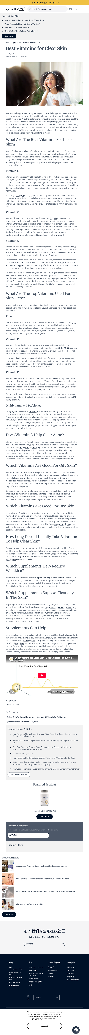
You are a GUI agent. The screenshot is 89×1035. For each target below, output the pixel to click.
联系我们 (70, 976)
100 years (51, 121)
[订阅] (46, 835)
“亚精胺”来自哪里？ (35, 981)
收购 (11, 963)
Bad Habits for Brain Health (17, 28)
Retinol (20, 262)
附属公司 (51, 976)
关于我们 (51, 967)
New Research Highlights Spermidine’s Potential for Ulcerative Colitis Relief (44, 758)
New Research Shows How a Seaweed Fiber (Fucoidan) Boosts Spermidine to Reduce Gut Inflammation (45, 735)
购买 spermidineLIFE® (15, 968)
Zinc (74, 322)
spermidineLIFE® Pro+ (15, 978)
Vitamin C (54, 218)
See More (9, 914)
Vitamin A (65, 275)
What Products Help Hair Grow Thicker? (22, 24)
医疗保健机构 (52, 970)
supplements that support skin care (60, 607)
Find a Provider (14, 982)
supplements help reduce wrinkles (49, 577)
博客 (14, 42)
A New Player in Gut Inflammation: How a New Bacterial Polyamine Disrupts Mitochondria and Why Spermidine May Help (44, 763)
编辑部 (50, 973)
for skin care (34, 411)
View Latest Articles (19, 775)
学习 (30, 963)
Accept (44, 1026)
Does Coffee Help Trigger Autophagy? (21, 31)
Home (8, 42)
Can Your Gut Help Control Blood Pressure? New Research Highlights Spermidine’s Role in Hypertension (42, 748)
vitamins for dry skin (62, 524)
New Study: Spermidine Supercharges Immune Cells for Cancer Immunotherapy (46, 769)
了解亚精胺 (33, 970)
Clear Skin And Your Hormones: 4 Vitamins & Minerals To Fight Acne (37, 717)
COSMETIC (16, 704)
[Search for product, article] (29, 9)
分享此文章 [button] (12, 700)
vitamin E (20, 195)
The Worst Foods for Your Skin (29, 904)
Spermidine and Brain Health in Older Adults (24, 20)
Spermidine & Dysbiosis (23, 753)
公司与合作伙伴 (54, 963)
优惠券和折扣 (14, 985)
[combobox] (47, 9)
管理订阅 (70, 970)
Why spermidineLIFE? (36, 967)
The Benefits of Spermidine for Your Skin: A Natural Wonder (42, 879)
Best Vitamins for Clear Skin (29, 42)
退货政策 (70, 973)
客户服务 (71, 963)
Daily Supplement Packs (15, 973)
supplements (11, 559)
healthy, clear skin (22, 556)
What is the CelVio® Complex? (36, 974)
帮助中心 (70, 967)
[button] (76, 1030)
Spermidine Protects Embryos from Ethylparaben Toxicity (42, 866)
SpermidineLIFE (28, 640)
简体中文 (38, 997)
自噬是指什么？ (34, 978)
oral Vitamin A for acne (30, 447)
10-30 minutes (70, 348)
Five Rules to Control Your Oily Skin (23, 721)
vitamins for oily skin (56, 496)
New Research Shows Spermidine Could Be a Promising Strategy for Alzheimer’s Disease (46, 741)
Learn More (44, 816)
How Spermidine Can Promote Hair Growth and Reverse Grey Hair (45, 892)
